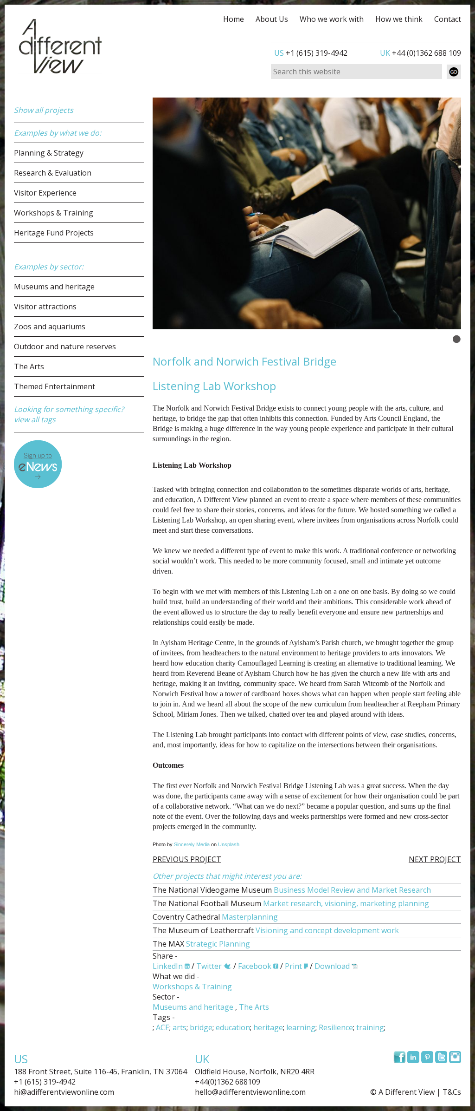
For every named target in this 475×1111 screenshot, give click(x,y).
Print (293, 966)
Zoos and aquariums (49, 326)
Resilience (336, 1027)
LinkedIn (168, 966)
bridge (201, 1027)
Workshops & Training (53, 213)
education (233, 1027)
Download (332, 966)
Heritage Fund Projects (54, 233)
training (370, 1027)
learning (300, 1027)
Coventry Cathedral (215, 917)
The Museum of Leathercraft (276, 930)
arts (179, 1027)
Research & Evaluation (52, 173)
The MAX (201, 944)
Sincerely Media (192, 844)
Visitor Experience (45, 193)
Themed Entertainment (54, 386)
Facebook (254, 966)
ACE (162, 1027)
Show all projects (43, 110)
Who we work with (332, 19)
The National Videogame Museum (292, 890)
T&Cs (452, 1092)
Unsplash (228, 844)
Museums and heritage (54, 286)
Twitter (209, 966)
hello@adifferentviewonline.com (250, 1092)
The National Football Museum (291, 903)
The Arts (29, 366)
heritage (268, 1027)
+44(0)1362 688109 (227, 1082)
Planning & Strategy (48, 153)
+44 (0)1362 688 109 (420, 53)
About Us (272, 19)
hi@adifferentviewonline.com (64, 1092)
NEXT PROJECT (435, 859)
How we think (399, 19)
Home (233, 19)
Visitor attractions (45, 306)
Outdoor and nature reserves (65, 346)
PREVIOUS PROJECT (187, 859)
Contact (447, 19)
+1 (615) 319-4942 (310, 53)
